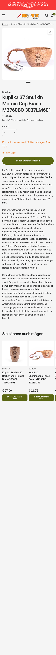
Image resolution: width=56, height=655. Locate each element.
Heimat (5, 24)
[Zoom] (49, 32)
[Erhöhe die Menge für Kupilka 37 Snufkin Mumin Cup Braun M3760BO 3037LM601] (14, 132)
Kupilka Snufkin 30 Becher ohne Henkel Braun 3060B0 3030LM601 (13, 377)
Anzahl (5, 126)
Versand (14, 120)
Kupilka (6, 92)
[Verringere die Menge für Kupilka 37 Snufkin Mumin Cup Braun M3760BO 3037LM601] (4, 132)
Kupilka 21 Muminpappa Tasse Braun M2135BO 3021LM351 (39, 377)
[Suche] (46, 15)
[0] (51, 15)
